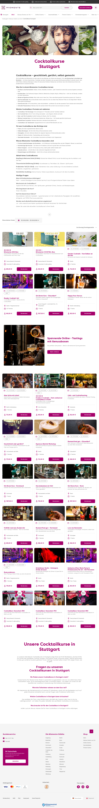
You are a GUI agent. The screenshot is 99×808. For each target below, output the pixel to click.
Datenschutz (6, 798)
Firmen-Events (66, 14)
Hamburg (48, 754)
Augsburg (48, 738)
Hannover (61, 754)
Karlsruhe (61, 756)
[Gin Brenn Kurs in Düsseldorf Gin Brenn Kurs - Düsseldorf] (49, 281)
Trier (60, 769)
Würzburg (48, 774)
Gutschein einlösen (85, 7)
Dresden (61, 745)
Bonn (60, 740)
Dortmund (48, 745)
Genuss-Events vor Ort (24, 14)
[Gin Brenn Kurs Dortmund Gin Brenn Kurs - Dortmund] (17, 471)
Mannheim (62, 761)
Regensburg (62, 766)
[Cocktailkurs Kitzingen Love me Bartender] (81, 513)
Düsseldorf (48, 747)
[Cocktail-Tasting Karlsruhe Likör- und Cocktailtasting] (81, 381)
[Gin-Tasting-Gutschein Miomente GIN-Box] (17, 232)
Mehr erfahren (54, 352)
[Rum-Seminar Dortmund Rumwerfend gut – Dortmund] (49, 513)
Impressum (26, 798)
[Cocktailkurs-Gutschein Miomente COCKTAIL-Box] (49, 232)
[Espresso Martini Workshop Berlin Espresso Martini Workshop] (49, 427)
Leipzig (61, 759)
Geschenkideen (52, 14)
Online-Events (39, 14)
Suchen (67, 7)
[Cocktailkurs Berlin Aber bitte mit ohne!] (17, 381)
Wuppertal (62, 771)
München (48, 764)
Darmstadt (62, 742)
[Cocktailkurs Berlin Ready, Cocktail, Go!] (17, 281)
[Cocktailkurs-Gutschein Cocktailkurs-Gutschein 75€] (49, 598)
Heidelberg (48, 756)
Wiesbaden (48, 771)
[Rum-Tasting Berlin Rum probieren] (17, 555)
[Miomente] (11, 7)
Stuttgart (5, 18)
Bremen (48, 742)
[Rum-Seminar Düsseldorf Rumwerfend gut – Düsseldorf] (81, 427)
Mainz (47, 761)
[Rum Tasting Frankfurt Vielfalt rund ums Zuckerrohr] (17, 513)
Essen (60, 747)
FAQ (19, 798)
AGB (14, 798)
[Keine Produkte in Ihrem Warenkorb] (96, 7)
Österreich (91, 798)
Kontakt (7, 741)
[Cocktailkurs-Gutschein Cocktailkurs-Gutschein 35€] (17, 598)
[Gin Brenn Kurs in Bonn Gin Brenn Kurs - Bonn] (81, 471)
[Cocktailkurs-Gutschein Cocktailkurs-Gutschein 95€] (81, 598)
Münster (61, 764)
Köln (47, 759)
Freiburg (61, 750)
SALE (12, 14)
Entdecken (24, 269)
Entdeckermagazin (81, 14)
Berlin (60, 738)
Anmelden (16, 761)
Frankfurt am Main (49, 751)
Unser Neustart (36, 798)
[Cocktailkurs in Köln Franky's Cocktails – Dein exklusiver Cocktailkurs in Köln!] (49, 381)
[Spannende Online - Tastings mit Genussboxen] (24, 325)
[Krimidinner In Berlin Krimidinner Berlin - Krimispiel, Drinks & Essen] (49, 555)
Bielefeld (48, 740)
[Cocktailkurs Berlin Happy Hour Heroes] (81, 281)
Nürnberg (48, 766)
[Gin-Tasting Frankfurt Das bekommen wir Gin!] (49, 471)
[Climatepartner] (49, 804)
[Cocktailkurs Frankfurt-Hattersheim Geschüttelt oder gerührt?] (17, 427)
